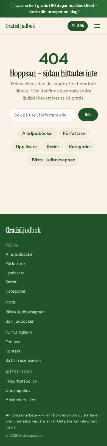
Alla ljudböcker (37, 133)
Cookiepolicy (17, 390)
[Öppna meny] (97, 26)
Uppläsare (26, 146)
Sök (77, 25)
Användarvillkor (20, 399)
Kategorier (80, 146)
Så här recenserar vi (24, 360)
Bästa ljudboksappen (53, 159)
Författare (74, 133)
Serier (53, 146)
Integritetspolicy (21, 381)
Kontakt (13, 351)
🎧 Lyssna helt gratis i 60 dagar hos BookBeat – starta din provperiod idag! (54, 8)
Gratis (20, 26)
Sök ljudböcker (19, 321)
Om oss (12, 341)
